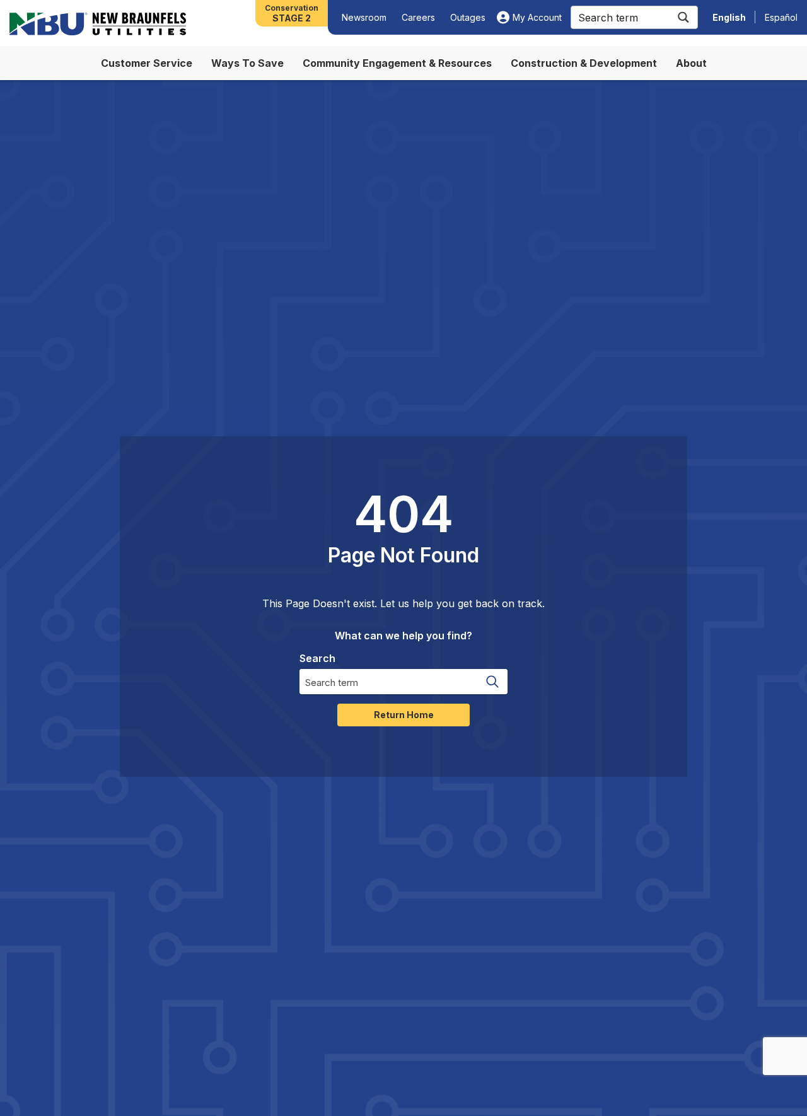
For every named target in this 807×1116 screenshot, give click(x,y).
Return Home (404, 714)
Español (781, 17)
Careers (418, 17)
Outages (467, 17)
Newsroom (364, 17)
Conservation (291, 13)
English (729, 17)
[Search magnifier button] (683, 17)
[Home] (97, 23)
